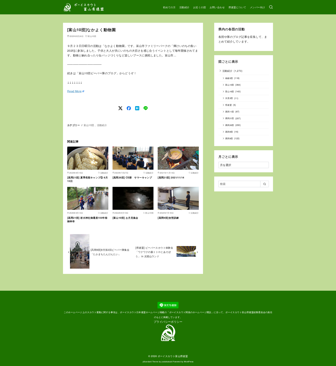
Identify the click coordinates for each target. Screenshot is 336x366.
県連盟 (228, 104)
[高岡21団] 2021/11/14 (171, 177)
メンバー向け (257, 7)
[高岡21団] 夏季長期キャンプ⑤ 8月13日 (87, 179)
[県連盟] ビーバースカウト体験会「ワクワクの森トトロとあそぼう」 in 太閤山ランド (154, 252)
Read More (74, 91)
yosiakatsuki (167, 361)
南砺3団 (229, 78)
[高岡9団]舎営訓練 (168, 217)
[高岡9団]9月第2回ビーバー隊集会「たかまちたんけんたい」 (110, 252)
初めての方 (169, 7)
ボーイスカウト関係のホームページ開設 (190, 312)
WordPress (189, 361)
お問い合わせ (217, 7)
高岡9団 (229, 138)
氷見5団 (229, 98)
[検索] (271, 7)
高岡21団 (229, 118)
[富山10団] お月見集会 (125, 217)
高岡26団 (229, 125)
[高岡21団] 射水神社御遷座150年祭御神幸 (87, 219)
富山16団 (229, 91)
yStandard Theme (150, 361)
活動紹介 (184, 7)
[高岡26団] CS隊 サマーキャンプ (132, 177)
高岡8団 (229, 131)
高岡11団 (229, 111)
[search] (264, 184)
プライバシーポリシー (168, 322)
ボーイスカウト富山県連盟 (173, 356)
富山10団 (92, 36)
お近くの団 (199, 7)
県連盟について (237, 7)
